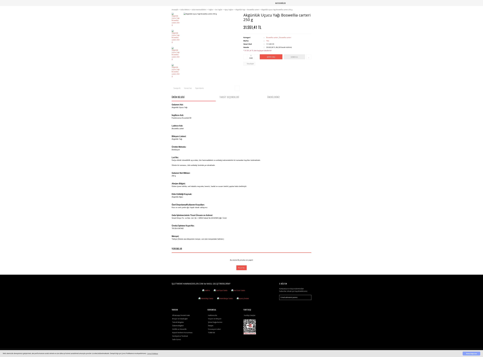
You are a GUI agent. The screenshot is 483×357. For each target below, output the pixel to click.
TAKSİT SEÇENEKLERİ (229, 97)
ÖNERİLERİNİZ (273, 97)
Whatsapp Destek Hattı (181, 315)
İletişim (210, 325)
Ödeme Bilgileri (178, 325)
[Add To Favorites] (308, 56)
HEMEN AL (294, 57)
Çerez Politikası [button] (152, 353)
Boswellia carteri (272, 37)
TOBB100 (211, 332)
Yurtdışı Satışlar (249, 315)
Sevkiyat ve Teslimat (180, 336)
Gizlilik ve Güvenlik (179, 329)
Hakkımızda (212, 315)
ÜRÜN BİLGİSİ (178, 97)
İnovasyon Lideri (214, 329)
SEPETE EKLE (271, 57)
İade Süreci (176, 339)
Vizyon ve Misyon (214, 319)
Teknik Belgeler (178, 322)
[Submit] (308, 297)
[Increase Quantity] (256, 56)
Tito (267, 41)
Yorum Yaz (241, 268)
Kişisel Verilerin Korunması (182, 332)
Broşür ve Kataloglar (180, 319)
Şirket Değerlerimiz (215, 322)
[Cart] (306, 3)
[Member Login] (300, 3)
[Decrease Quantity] (245, 56)
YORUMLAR (177, 248)
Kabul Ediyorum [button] (471, 353)
